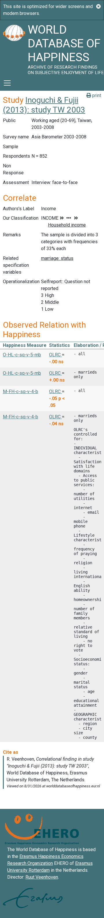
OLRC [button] (55, 354)
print (96, 95)
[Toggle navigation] (7, 83)
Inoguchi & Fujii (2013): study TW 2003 (44, 105)
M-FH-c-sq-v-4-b (20, 391)
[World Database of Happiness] (14, 47)
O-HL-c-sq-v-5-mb (22, 354)
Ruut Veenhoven (41, 877)
